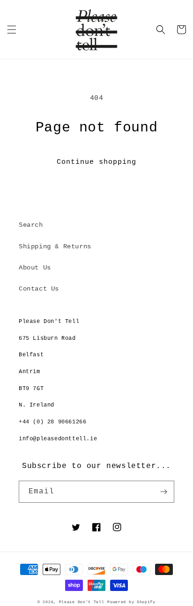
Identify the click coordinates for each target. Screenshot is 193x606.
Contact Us (39, 288)
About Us (35, 267)
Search (31, 225)
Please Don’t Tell (81, 602)
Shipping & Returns (55, 246)
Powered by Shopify (131, 602)
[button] (11, 29)
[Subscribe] (163, 492)
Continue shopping (96, 162)
